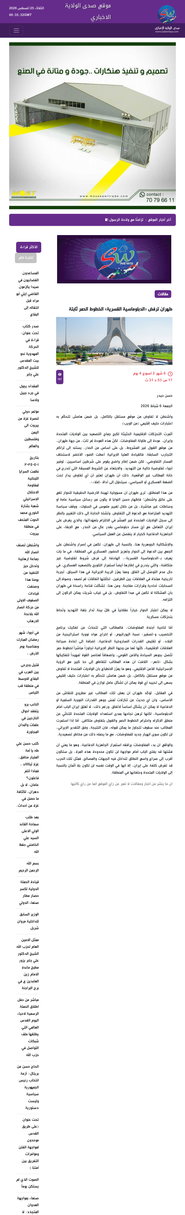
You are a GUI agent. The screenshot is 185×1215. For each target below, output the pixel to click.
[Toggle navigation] (16, 30)
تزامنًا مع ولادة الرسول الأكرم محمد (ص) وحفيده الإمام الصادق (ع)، (91, 220)
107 (59, 379)
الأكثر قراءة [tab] (29, 247)
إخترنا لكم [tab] (26, 258)
